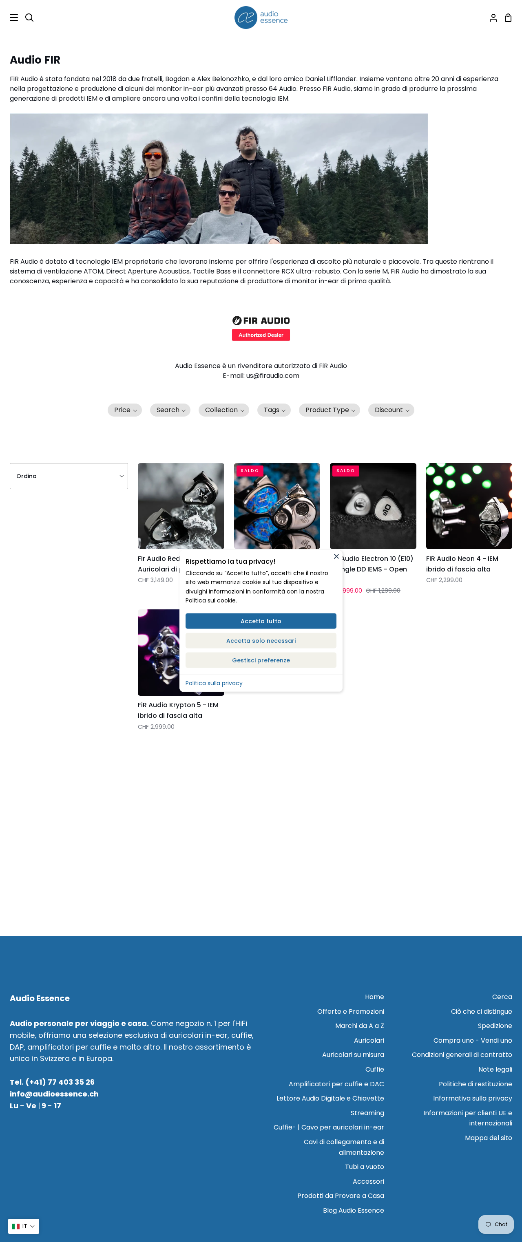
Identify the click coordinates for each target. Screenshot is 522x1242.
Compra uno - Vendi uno (473, 1040)
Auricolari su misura (353, 1054)
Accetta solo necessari (261, 640)
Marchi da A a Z (359, 1025)
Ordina (26, 476)
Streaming (367, 1113)
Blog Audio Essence (353, 1210)
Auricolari (369, 1040)
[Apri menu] (9, 17)
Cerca (502, 997)
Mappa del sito (488, 1138)
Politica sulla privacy (214, 683)
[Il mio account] (490, 17)
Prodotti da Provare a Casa (340, 1195)
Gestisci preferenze (261, 660)
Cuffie (374, 1069)
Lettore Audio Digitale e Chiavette (330, 1098)
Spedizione (495, 1025)
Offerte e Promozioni (350, 1011)
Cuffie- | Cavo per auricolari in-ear (329, 1127)
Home (374, 997)
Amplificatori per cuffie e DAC (336, 1084)
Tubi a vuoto (364, 1166)
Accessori (368, 1181)
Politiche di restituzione (475, 1084)
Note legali (495, 1069)
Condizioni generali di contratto (462, 1054)
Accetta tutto (261, 621)
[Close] (336, 556)
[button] (125, 410)
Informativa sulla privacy (472, 1098)
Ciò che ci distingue (481, 1011)
